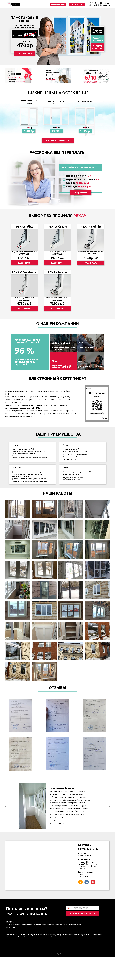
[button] (77, 4)
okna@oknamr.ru (84, 856)
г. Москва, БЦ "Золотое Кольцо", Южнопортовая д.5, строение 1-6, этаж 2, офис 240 (88, 865)
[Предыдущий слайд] (5, 805)
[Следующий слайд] (109, 805)
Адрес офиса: (84, 859)
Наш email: (83, 853)
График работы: (85, 872)
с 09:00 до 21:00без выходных (84, 875)
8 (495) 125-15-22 (99, 2)
